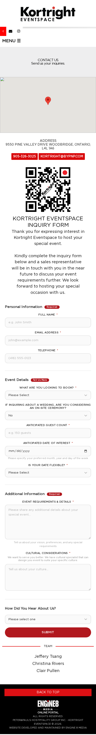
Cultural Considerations (48, 553)
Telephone (48, 350)
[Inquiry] (10, 31)
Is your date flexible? (48, 465)
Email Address (48, 332)
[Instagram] (19, 31)
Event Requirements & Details (48, 501)
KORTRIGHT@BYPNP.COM (61, 156)
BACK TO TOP (48, 692)
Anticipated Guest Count (48, 425)
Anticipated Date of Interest (48, 443)
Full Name (48, 314)
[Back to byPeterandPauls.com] (3, 31)
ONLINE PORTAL (48, 712)
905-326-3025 (24, 156)
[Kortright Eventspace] (48, 13)
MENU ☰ (11, 41)
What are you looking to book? (47, 387)
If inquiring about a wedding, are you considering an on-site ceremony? (48, 406)
